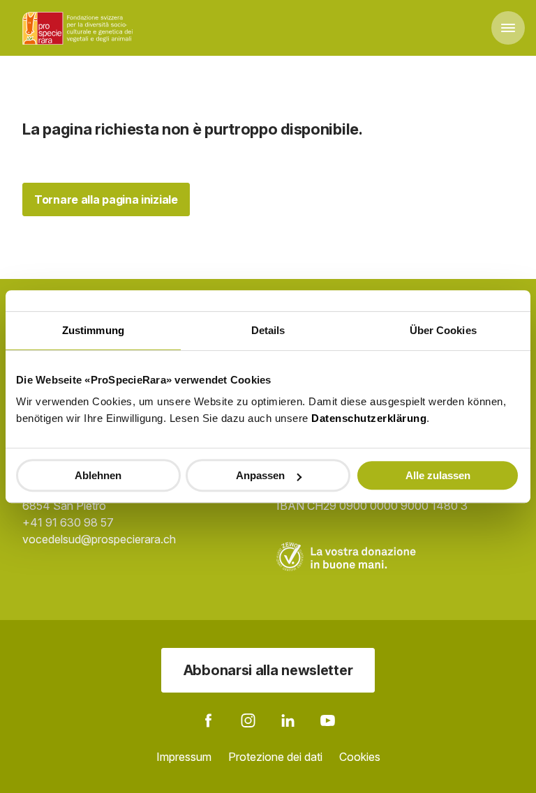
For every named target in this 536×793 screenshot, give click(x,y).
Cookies (359, 757)
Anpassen (260, 475)
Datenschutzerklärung (368, 418)
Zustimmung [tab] (93, 330)
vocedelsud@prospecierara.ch (99, 539)
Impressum (183, 757)
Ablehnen (98, 475)
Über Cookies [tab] (443, 330)
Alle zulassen (437, 475)
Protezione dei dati (275, 757)
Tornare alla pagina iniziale (106, 199)
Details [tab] (268, 330)
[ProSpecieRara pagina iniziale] (79, 28)
